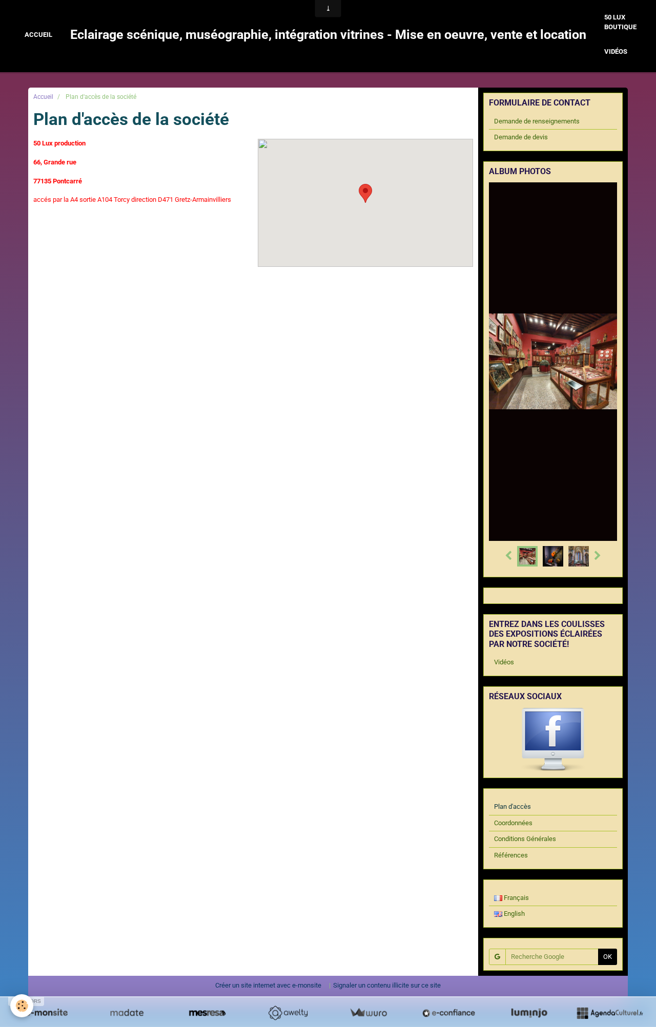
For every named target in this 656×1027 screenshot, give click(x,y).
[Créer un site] (46, 1012)
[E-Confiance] (449, 1012)
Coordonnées (513, 823)
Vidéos (615, 51)
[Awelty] (288, 1012)
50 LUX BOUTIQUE (620, 22)
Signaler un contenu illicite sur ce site (387, 985)
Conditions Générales (525, 839)
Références (511, 855)
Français (515, 898)
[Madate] (127, 1012)
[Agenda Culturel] (609, 1012)
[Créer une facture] (368, 1012)
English (513, 913)
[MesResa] (207, 1012)
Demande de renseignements (537, 121)
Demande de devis (521, 137)
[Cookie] (21, 1005)
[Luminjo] (529, 1012)
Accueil (38, 34)
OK (607, 956)
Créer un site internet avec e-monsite (268, 985)
